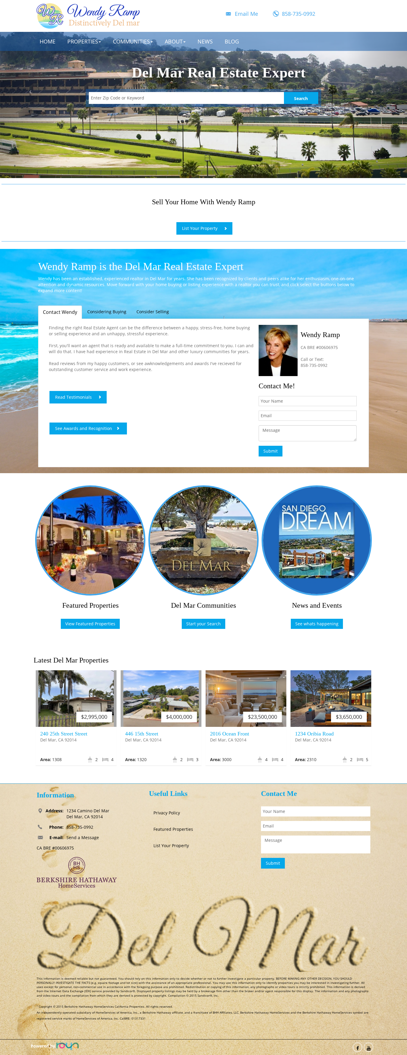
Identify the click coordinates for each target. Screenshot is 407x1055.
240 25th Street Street (63, 734)
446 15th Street (141, 734)
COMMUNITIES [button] (131, 41)
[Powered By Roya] (67, 1046)
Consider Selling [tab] (152, 311)
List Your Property (200, 228)
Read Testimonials (73, 397)
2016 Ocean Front (229, 734)
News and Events (317, 605)
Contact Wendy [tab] (60, 312)
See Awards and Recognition (83, 428)
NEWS (205, 41)
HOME (47, 41)
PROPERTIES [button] (82, 41)
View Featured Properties (90, 624)
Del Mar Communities (203, 605)
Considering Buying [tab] (106, 311)
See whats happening (316, 624)
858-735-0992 (298, 13)
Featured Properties (90, 605)
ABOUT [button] (174, 41)
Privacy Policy (166, 813)
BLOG (232, 41)
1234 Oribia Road (314, 734)
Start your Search (203, 624)
